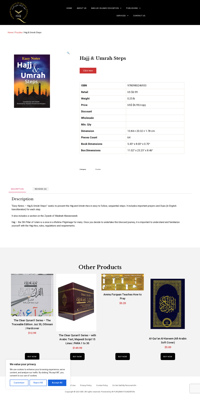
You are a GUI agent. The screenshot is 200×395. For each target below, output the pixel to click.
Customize (19, 382)
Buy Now (32, 356)
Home (69, 8)
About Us (82, 8)
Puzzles (18, 32)
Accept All (57, 382)
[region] (38, 374)
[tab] (17, 189)
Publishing (132, 8)
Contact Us (139, 15)
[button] (88, 70)
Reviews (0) (41, 189)
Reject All (38, 382)
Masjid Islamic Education (105, 8)
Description (17, 189)
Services (121, 15)
